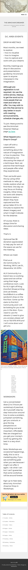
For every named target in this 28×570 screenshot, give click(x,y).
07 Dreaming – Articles (8, 538)
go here (11, 131)
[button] (23, 14)
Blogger (23, 564)
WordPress (14, 564)
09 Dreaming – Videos (8, 545)
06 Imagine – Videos (7, 535)
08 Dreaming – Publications (9, 542)
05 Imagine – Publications (8, 531)
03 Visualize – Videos (7, 524)
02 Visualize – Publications (8, 521)
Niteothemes (14, 566)
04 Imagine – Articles (7, 528)
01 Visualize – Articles (7, 518)
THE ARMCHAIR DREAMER (14, 23)
